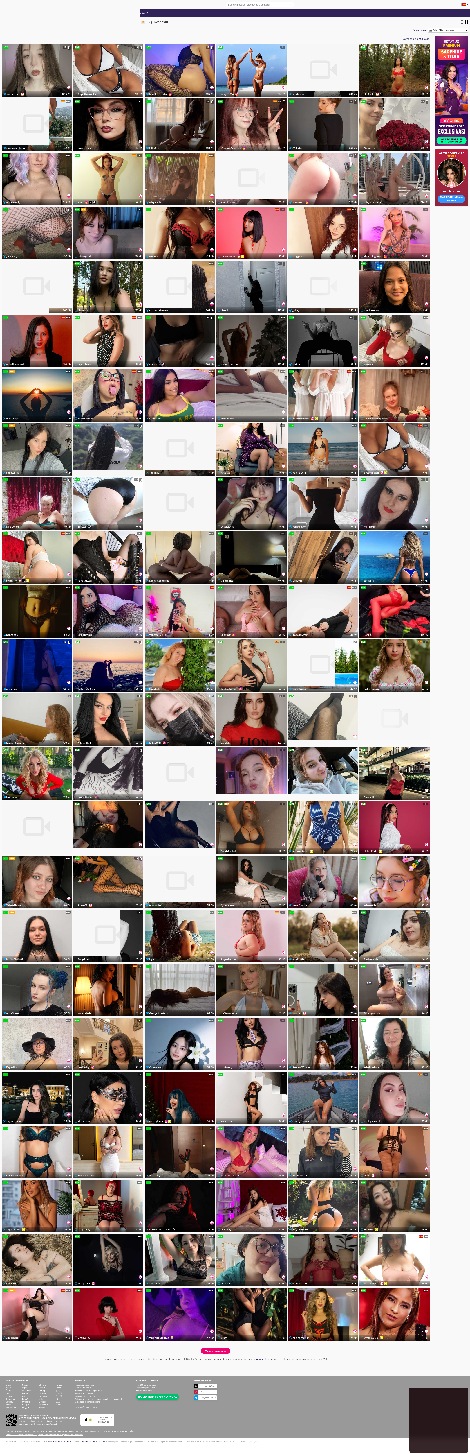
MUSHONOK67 (14, 959)
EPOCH (83, 1442)
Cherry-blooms (300, 1121)
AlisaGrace (12, 1013)
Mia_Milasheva (372, 202)
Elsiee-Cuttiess (86, 1175)
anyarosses (84, 148)
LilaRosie (369, 94)
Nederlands (44, 1407)
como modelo (259, 1359)
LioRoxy (225, 1283)
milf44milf (370, 526)
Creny (224, 1337)
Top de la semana (146, 1385)
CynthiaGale (371, 1337)
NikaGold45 (12, 526)
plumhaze (83, 310)
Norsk (25, 1396)
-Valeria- (297, 148)
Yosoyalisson (371, 472)
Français (43, 1396)
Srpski (25, 1388)
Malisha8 (154, 364)
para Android (51, 1424)
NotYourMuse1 (14, 310)
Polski (8, 1405)
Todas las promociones (85, 13)
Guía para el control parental (87, 1402)
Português (43, 1391)
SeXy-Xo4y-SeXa (87, 689)
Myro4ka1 (298, 202)
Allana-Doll (84, 743)
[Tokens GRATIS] (451, 218)
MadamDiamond (230, 1175)
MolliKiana (155, 526)
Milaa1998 (155, 743)
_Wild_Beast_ (85, 797)
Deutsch (42, 1402)
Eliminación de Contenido (86, 1407)
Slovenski (26, 1391)
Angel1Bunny (300, 797)
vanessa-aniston (15, 148)
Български (10, 1399)
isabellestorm (371, 689)
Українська (11, 1407)
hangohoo (12, 634)
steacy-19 (11, 580)
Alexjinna (11, 689)
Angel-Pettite (228, 959)
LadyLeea (11, 797)
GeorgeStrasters (158, 1013)
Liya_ (152, 959)
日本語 (59, 1396)
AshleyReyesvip (372, 1121)
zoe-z (81, 202)
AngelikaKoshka (87, 94)
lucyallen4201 (300, 1229)
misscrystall (84, 256)
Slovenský (43, 1385)
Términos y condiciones (85, 1396)
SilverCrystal (85, 472)
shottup (296, 1013)
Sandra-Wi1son (301, 1067)
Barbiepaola (371, 959)
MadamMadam (15, 743)
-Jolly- (295, 743)
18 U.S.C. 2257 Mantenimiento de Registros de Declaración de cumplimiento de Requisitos (44, 1435)
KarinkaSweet (300, 851)
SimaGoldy (155, 689)
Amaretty (154, 1175)
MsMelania (370, 364)
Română (42, 1388)
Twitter (207, 1386)
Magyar (25, 1407)
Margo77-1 (84, 1283)
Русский (9, 1388)
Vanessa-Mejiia (158, 634)
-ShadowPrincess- (231, 148)
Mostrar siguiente (215, 1351)
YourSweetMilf (300, 418)
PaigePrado (84, 959)
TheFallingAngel (373, 256)
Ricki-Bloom (156, 1121)
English (9, 1385)
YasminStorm (228, 202)
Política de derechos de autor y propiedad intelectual (98, 1399)
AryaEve (225, 472)
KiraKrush (155, 418)
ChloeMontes (228, 256)
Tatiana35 (155, 472)
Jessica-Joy (84, 1067)
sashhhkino (12, 94)
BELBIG (153, 256)
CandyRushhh (228, 851)
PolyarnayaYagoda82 (376, 418)
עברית (58, 1405)
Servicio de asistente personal (88, 1391)
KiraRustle (298, 959)
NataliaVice (227, 418)
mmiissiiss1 (155, 905)
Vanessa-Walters (230, 364)
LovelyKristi (227, 526)
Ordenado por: (420, 30)
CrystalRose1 (85, 364)
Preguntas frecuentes (84, 1385)
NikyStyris (155, 202)
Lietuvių (9, 1396)
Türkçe (59, 1385)
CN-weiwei (155, 1067)
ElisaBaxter (84, 1121)
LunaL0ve (11, 1283)
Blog (202, 1391)
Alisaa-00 (369, 797)
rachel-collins (85, 418)
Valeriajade (84, 1013)
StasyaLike (370, 148)
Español (25, 1399)
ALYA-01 (82, 905)
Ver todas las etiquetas (416, 38)
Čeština (9, 1391)
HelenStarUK (299, 905)
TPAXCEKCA (84, 526)
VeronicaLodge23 (159, 1337)
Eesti (8, 1393)
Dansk (25, 1393)
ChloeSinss (227, 580)
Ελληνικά (26, 1405)
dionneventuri (300, 1283)
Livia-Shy (226, 1229)
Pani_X (368, 634)
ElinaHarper (156, 797)
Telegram (208, 1397)
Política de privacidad (84, 1393)
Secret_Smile (13, 1121)
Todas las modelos (15, 13)
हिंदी (57, 1399)
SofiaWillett (12, 472)
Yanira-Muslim (300, 1337)
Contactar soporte (83, 1388)
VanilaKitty (227, 743)
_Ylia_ (295, 310)
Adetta (368, 743)
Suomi (25, 1385)
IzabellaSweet (300, 634)
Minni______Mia (158, 94)
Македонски (44, 1405)
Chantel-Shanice (158, 310)
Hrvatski (42, 1393)
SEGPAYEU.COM (97, 1442)
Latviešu (9, 1402)
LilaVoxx (226, 634)
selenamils (370, 905)
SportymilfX (156, 1283)
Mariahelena (371, 1283)
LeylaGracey (299, 689)
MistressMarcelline (160, 1229)
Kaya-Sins (11, 1067)
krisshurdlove (371, 1067)
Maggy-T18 (298, 256)
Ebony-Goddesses (159, 580)
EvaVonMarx (299, 1175)
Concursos (111, 13)
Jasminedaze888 (15, 851)
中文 (58, 1391)
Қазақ (58, 1388)
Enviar (458, 1446)
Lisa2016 (297, 580)
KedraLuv (226, 1121)
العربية (58, 1402)
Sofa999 (368, 1229)
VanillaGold (299, 472)
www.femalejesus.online (60, 1441)
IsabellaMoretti (15, 364)
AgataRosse (12, 1337)
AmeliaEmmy (371, 310)
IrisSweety (227, 1067)
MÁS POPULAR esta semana (451, 199)
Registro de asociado (145, 1391)
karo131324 (84, 580)
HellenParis (370, 851)
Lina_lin (225, 797)
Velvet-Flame (13, 905)
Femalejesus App (137, 13)
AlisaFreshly (13, 202)
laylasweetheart (15, 1175)
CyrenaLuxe (227, 905)
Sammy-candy (372, 1013)
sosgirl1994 (227, 94)
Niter (367, 1175)
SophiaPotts (13, 1229)
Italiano (42, 1399)
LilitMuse (154, 148)
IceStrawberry (229, 1013)
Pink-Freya (12, 418)
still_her (153, 851)
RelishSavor (299, 526)
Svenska (26, 1402)
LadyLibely (84, 1229)
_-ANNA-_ (11, 256)
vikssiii (225, 310)
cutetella (369, 580)
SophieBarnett (229, 689)
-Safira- (296, 364)
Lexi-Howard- (85, 634)
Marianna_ (298, 94)
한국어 (59, 1393)
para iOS (33, 1424)
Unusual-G (84, 1337)
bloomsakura (85, 851)
